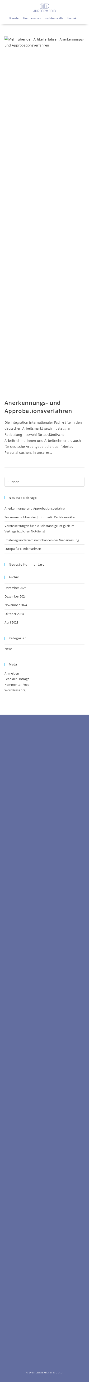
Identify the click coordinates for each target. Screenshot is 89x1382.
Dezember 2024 (15, 596)
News (8, 649)
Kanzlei (14, 18)
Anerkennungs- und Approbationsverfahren (38, 407)
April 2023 (11, 622)
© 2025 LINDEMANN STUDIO (44, 1373)
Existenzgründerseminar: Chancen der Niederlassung (42, 540)
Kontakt (72, 18)
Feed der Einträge (17, 679)
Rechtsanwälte (53, 18)
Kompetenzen (32, 18)
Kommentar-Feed (17, 684)
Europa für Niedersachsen (23, 549)
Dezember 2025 (15, 588)
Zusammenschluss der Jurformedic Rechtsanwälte (40, 517)
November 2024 (16, 605)
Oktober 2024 (14, 614)
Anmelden (12, 673)
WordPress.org (15, 690)
